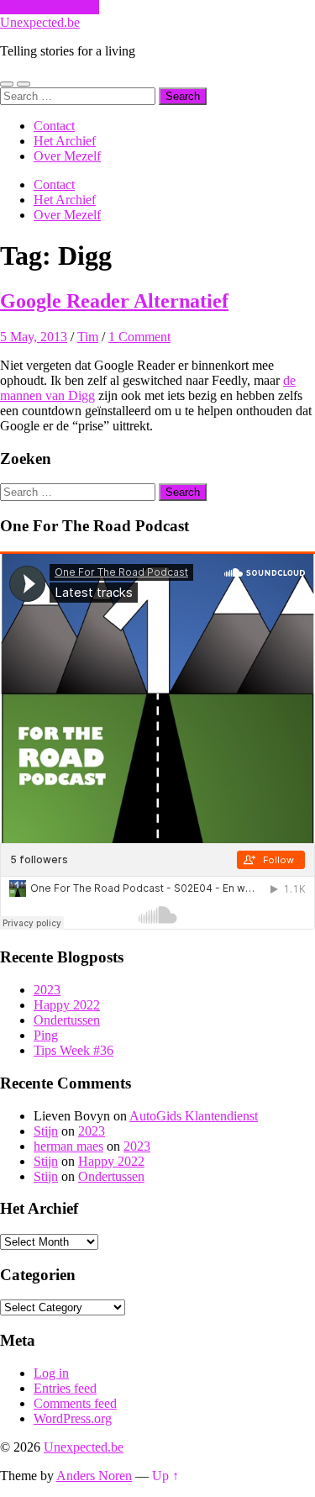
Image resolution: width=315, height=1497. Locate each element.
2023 (47, 990)
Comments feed (75, 1403)
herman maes (68, 1146)
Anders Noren (94, 1475)
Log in (51, 1373)
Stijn (46, 1131)
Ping (46, 1035)
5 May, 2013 (33, 336)
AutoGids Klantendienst (193, 1116)
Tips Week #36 (73, 1050)
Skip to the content (49, 7)
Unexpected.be (40, 22)
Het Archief (65, 141)
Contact (54, 126)
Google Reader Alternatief (114, 301)
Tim (87, 336)
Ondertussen (67, 1020)
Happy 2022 (67, 1005)
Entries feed (65, 1388)
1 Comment (139, 336)
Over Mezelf (67, 156)
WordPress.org (73, 1418)
